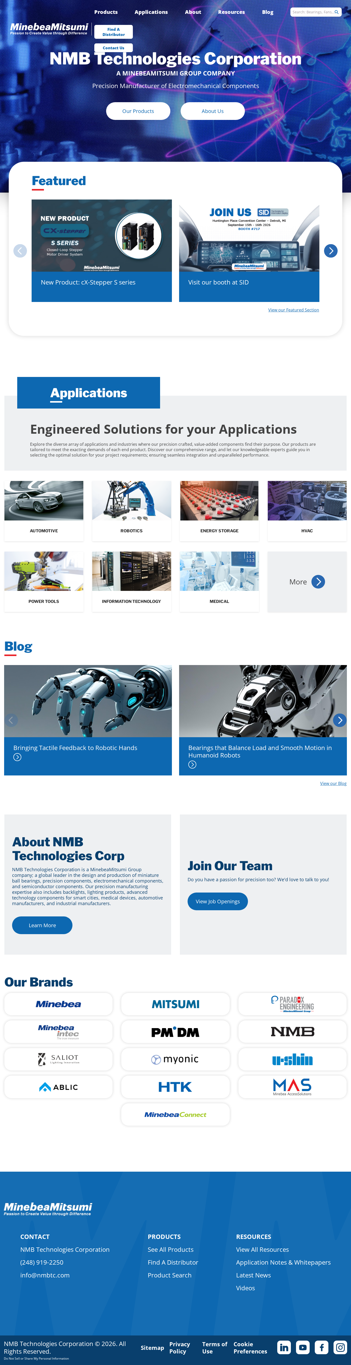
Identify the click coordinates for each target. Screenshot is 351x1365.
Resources (231, 11)
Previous (18, 251)
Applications (151, 11)
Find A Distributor (114, 32)
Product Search (170, 1275)
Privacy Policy (179, 1347)
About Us (213, 111)
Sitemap (152, 1347)
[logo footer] (48, 1214)
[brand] (58, 1004)
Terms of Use (214, 1347)
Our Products (138, 111)
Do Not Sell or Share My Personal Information (36, 1358)
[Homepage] (51, 30)
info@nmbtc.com (45, 1275)
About (193, 11)
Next (332, 251)
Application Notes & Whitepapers (283, 1262)
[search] (336, 12)
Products (106, 11)
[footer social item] (284, 1347)
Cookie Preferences (250, 1347)
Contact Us (113, 47)
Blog (267, 11)
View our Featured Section (293, 310)
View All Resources (262, 1249)
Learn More (42, 925)
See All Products (170, 1249)
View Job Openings (218, 901)
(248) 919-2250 (41, 1262)
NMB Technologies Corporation (65, 1249)
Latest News (253, 1275)
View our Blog (333, 783)
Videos (245, 1288)
